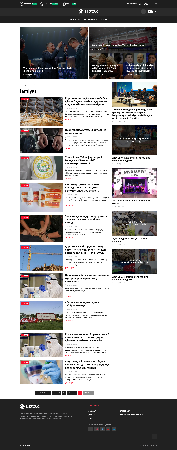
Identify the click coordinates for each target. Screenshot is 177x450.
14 (69, 392)
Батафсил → (70, 119)
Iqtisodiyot (124, 411)
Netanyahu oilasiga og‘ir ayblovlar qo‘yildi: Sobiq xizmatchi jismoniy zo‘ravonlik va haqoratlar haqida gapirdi (105, 68)
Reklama (105, 19)
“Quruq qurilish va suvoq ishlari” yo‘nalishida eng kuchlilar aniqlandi (50, 69)
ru (156, 11)
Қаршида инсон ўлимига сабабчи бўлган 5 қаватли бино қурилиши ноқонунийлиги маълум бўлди (86, 101)
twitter (102, 429)
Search (143, 11)
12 (59, 392)
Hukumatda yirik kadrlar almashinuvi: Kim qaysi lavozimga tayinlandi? (139, 68)
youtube (108, 429)
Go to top (154, 436)
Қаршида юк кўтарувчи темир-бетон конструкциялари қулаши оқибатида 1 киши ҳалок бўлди (85, 249)
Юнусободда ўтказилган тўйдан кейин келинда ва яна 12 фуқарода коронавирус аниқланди (87, 364)
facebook (90, 429)
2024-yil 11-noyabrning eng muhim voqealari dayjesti (131, 159)
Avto (90, 418)
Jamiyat (92, 415)
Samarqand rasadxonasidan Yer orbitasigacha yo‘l (119, 45)
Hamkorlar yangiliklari (131, 415)
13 (64, 392)
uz (150, 11)
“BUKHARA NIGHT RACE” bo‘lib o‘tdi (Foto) (131, 202)
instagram (96, 429)
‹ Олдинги (41, 392)
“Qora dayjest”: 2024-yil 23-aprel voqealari (129, 240)
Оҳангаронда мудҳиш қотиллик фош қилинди (85, 131)
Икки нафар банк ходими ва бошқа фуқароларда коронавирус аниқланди (87, 278)
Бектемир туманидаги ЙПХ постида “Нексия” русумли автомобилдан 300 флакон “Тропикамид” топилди (82, 187)
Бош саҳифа (24, 85)
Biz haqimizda (90, 19)
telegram (114, 429)
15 (74, 392)
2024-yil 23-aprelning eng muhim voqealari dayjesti (130, 278)
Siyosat (92, 411)
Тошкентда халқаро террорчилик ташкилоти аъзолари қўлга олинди (86, 219)
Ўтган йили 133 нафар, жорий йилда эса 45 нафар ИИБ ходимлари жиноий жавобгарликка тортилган (83, 160)
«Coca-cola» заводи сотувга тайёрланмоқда (82, 304)
